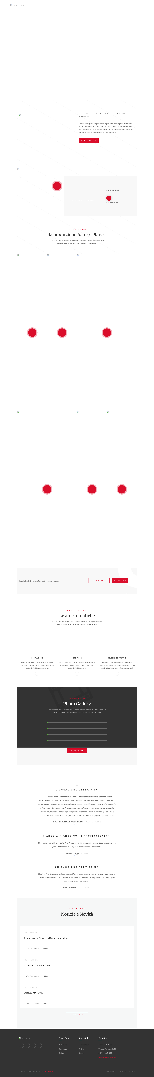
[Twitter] (27, 1045)
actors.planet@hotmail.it (107, 1057)
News (96, 5)
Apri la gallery (77, 751)
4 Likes (45, 949)
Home (45, 5)
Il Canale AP (112, 202)
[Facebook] (21, 1045)
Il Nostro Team (84, 1045)
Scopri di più (99, 581)
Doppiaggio (63, 1049)
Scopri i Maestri (88, 140)
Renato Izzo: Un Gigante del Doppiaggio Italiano (46, 938)
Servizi (77, 5)
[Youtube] (39, 1045)
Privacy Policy (111, 1071)
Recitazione (63, 1045)
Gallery (81, 1053)
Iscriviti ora (120, 581)
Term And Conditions (127, 1071)
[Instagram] (33, 1045)
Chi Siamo (82, 1049)
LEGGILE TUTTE (77, 1015)
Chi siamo (56, 5)
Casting (61, 1053)
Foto (87, 5)
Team (67, 5)
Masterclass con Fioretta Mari (37, 965)
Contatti (107, 5)
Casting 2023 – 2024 (33, 993)
